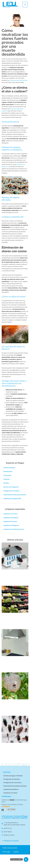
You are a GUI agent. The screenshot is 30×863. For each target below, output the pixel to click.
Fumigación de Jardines (11, 491)
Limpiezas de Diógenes (11, 525)
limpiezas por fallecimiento (18, 80)
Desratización (7, 471)
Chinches (6, 479)
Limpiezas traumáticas (10, 517)
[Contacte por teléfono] (26, 859)
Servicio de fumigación (11, 487)
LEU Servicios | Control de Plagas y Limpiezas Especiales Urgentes (15, 817)
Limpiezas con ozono (10, 514)
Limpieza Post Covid (10, 521)
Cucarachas (7, 475)
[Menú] (25, 4)
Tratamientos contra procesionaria (14, 494)
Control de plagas (9, 467)
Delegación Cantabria (11, 841)
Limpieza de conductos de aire (13, 529)
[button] (15, 841)
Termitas (6, 483)
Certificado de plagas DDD (12, 498)
